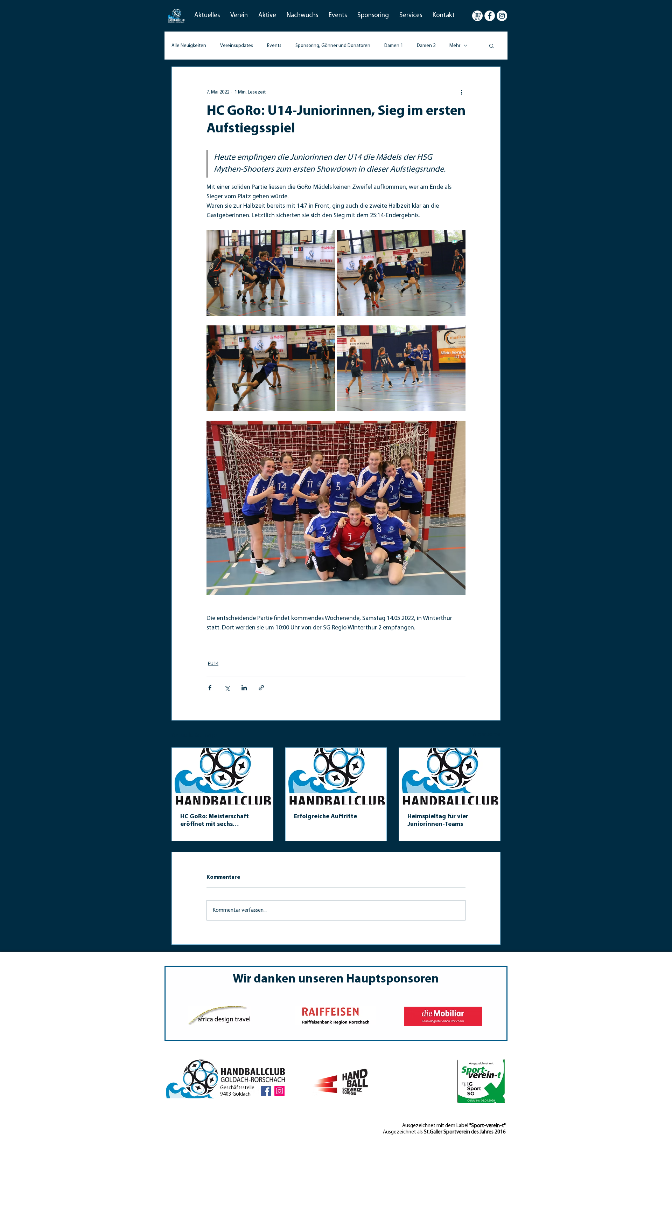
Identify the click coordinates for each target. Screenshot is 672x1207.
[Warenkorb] (477, 16)
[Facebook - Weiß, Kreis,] (489, 16)
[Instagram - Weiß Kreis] (502, 16)
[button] (207, 16)
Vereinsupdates (236, 45)
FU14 (213, 664)
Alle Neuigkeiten (189, 45)
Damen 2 (426, 45)
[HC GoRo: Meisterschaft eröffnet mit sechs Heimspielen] (222, 776)
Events (274, 45)
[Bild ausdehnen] (270, 273)
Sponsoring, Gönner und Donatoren (332, 45)
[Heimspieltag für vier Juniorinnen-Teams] (449, 776)
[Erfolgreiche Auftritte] (336, 776)
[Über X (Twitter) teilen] (227, 687)
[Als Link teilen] (261, 687)
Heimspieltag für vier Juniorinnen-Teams (437, 821)
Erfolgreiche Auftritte (325, 817)
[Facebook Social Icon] (266, 1091)
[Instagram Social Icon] (279, 1091)
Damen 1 (393, 45)
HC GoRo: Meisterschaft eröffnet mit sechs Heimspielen (214, 821)
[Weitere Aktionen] (461, 92)
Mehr (454, 45)
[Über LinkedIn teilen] (244, 687)
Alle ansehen (486, 734)
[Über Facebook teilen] (209, 687)
